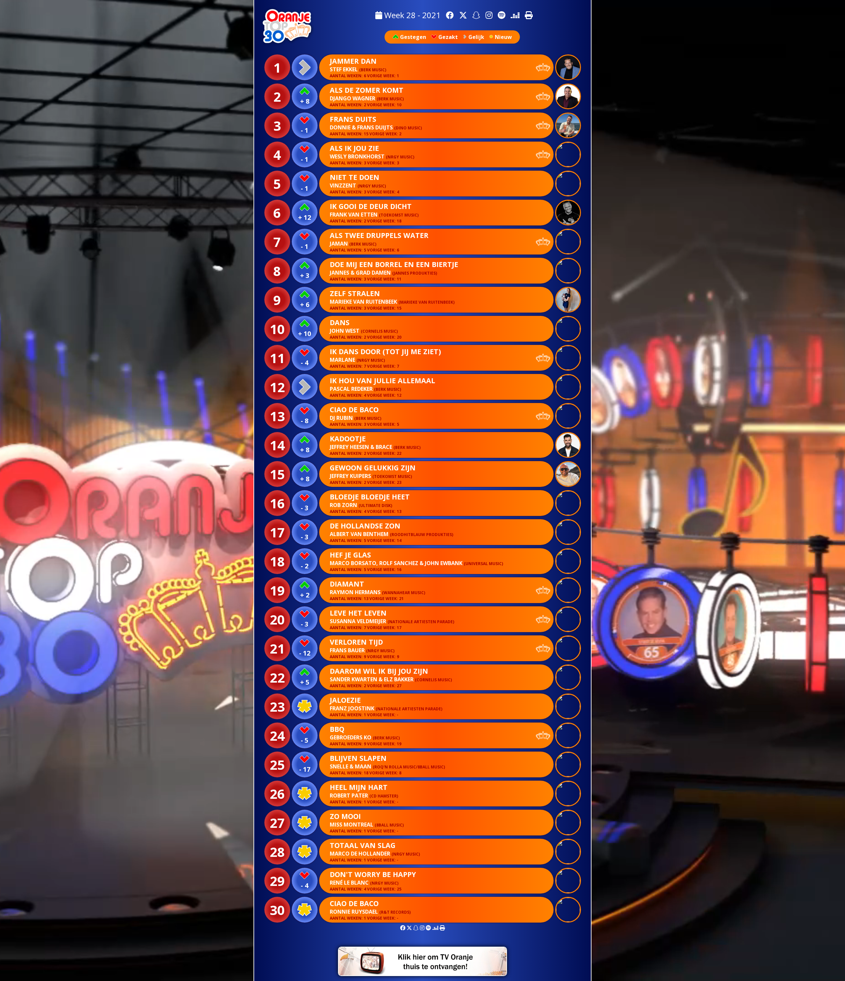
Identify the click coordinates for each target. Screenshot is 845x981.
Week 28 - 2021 (411, 15)
